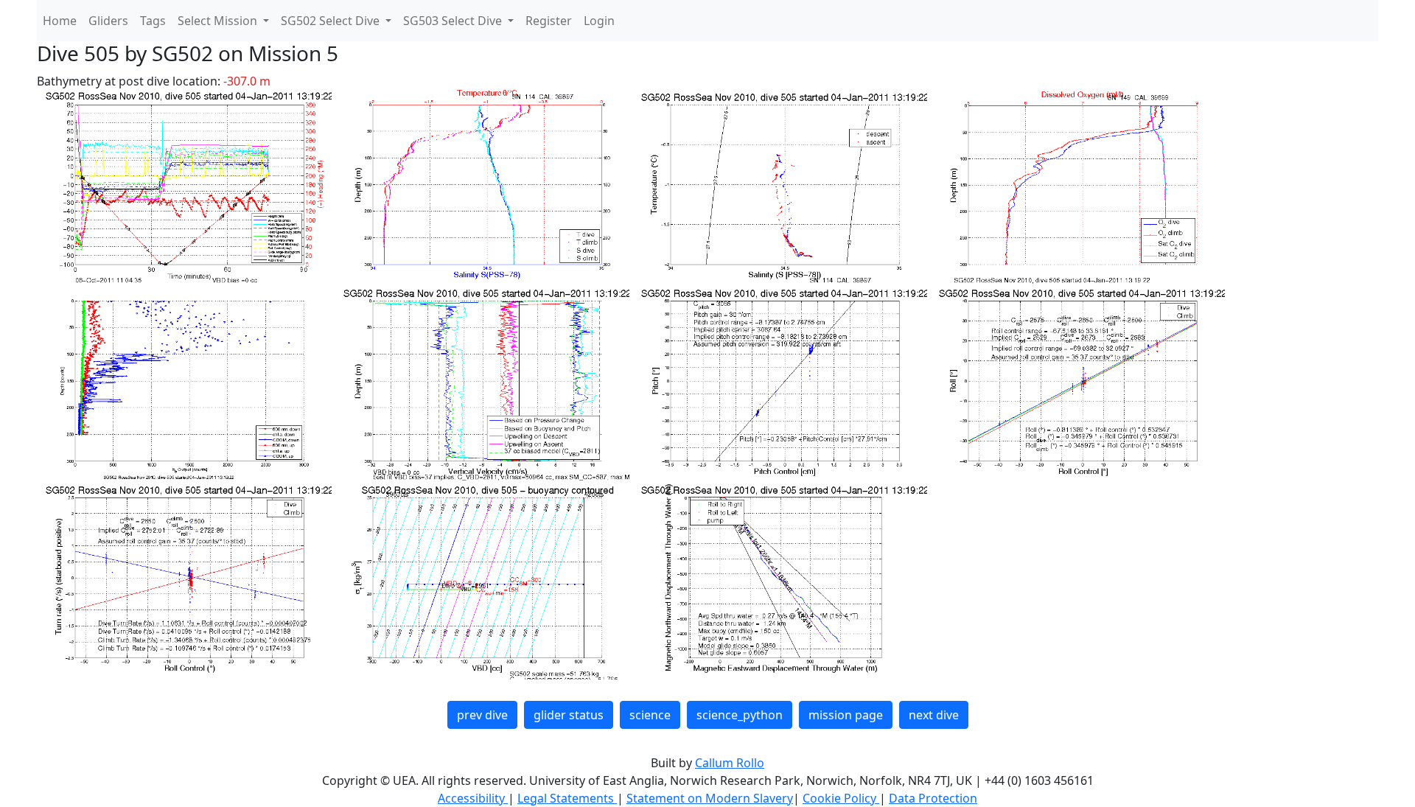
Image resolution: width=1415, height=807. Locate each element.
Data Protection (933, 798)
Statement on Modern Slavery (709, 798)
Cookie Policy (841, 798)
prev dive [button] (482, 715)
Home (60, 21)
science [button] (650, 715)
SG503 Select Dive (454, 21)
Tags (153, 21)
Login (599, 21)
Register (548, 21)
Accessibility (473, 798)
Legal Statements (567, 798)
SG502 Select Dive (331, 21)
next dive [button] (934, 715)
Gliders (108, 21)
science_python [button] (739, 715)
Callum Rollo (729, 763)
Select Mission (219, 21)
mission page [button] (845, 715)
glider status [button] (569, 715)
